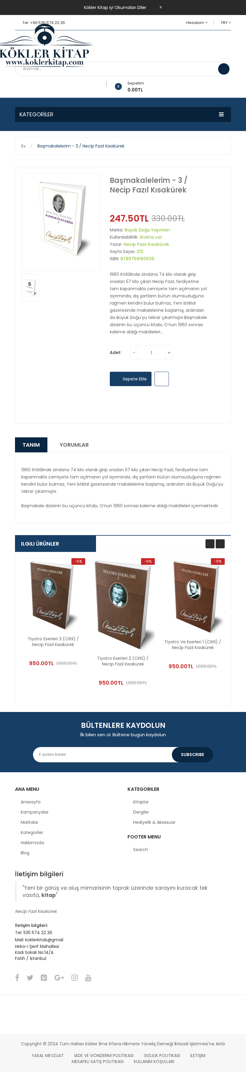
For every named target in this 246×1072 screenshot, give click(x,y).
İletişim (198, 1056)
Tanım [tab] (31, 444)
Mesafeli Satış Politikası (98, 1062)
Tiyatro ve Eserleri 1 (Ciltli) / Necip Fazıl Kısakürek (192, 645)
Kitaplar (141, 802)
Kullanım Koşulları (154, 1062)
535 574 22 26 (37, 933)
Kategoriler (32, 832)
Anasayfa (30, 802)
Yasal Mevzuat (48, 1056)
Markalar (29, 822)
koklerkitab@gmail (44, 940)
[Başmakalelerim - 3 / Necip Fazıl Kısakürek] (30, 288)
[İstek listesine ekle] (104, 84)
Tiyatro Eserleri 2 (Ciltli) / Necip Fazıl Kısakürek (122, 661)
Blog (25, 853)
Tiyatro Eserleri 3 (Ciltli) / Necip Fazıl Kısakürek (53, 642)
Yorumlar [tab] (74, 444)
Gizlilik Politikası (162, 1056)
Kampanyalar (35, 812)
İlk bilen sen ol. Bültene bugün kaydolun (123, 734)
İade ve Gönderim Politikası (104, 1056)
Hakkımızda (32, 843)
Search (140, 850)
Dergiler (141, 812)
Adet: (115, 353)
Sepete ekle (134, 379)
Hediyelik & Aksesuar (154, 822)
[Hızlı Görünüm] (53, 595)
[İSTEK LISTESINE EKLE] (161, 379)
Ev (23, 146)
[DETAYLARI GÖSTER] (68, 649)
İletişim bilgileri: (31, 925)
